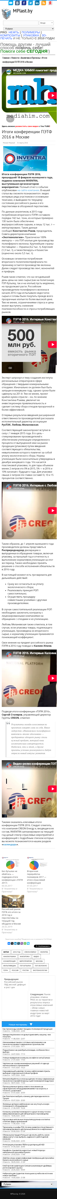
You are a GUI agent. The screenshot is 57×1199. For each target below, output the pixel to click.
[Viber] (21, 943)
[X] (12, 943)
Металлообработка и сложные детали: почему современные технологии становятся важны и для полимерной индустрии (28, 1079)
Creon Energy (30, 952)
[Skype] (28, 943)
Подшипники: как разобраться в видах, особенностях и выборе (26, 1051)
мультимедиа (9, 966)
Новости (15, 57)
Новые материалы (18, 1024)
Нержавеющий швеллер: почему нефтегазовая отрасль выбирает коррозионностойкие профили (26, 1072)
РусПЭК (26, 970)
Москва (39, 961)
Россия (15, 970)
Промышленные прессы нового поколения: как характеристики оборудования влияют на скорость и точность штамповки (25, 1088)
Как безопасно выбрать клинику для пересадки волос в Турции (26, 1097)
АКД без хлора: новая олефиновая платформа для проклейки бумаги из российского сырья (28, 1159)
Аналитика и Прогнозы (30, 57)
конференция (9, 961)
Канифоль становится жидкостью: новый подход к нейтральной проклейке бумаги (24, 1151)
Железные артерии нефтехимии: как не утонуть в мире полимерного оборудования (26, 1105)
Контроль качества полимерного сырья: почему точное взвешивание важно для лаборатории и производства (26, 1112)
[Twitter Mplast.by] (30, 3)
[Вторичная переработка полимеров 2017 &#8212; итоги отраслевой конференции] (38, 863)
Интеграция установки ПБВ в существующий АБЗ (23, 1144)
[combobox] (46, 23)
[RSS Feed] (43, 3)
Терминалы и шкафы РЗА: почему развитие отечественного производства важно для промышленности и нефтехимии (28, 1128)
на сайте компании (28, 190)
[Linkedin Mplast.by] (37, 3)
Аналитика (25, 956)
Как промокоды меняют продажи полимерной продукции (27, 1029)
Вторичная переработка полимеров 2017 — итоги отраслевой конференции (36, 877)
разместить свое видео (27, 126)
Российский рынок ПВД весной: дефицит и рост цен (15, 983)
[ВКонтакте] (9, 943)
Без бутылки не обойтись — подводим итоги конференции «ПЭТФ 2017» (12, 877)
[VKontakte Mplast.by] (17, 3)
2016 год (16, 952)
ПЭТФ (5, 970)
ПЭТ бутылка (25, 966)
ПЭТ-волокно (41, 966)
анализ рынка (9, 956)
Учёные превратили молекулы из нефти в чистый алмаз (26, 1057)
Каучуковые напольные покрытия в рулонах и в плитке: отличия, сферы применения (26, 1120)
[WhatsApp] (25, 943)
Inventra (44, 952)
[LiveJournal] (18, 943)
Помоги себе (23, 51)
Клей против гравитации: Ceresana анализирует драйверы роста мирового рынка (27, 1166)
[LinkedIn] (15, 943)
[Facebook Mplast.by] (24, 3)
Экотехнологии (40, 970)
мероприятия (26, 961)
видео (36, 956)
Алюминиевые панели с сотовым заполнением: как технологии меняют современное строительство (24, 1043)
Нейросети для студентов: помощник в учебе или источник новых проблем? (28, 1174)
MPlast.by (22, 11)
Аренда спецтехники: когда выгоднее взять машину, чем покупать (27, 1035)
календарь (10, 844)
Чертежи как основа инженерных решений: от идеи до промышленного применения (26, 1064)
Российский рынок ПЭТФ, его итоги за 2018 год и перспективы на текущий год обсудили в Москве (11, 916)
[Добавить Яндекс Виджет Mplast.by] (50, 3)
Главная (6, 57)
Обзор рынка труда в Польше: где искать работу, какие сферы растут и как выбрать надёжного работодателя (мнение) (26, 1137)
